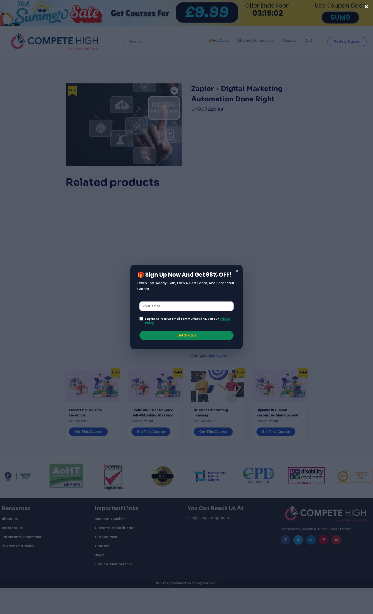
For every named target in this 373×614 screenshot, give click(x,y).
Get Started (186, 335)
